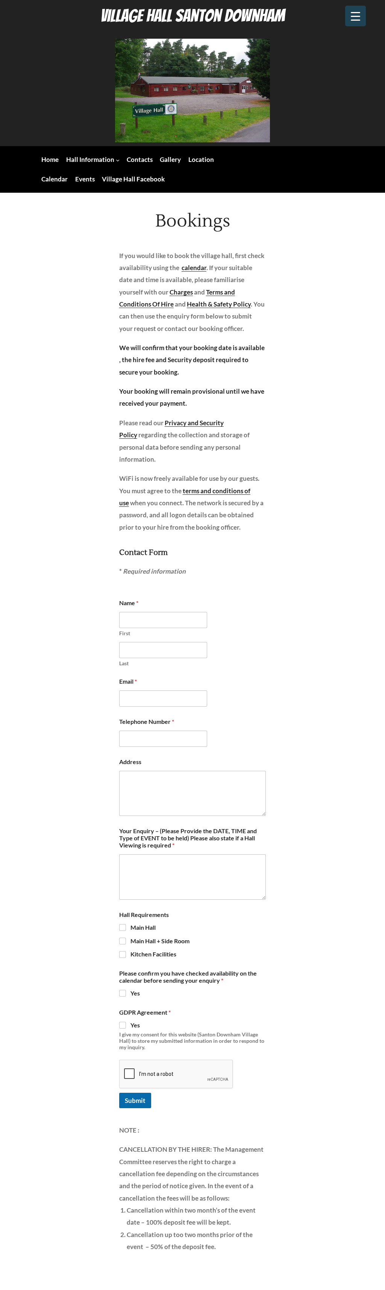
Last (124, 663)
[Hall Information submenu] (118, 160)
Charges (181, 292)
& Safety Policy (229, 304)
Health (197, 304)
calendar (194, 268)
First (124, 633)
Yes (135, 993)
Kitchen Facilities (153, 954)
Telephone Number (146, 721)
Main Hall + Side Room (159, 940)
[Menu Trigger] (355, 16)
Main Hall (143, 927)
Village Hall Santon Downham (192, 15)
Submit (135, 1100)
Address (130, 761)
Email (128, 681)
